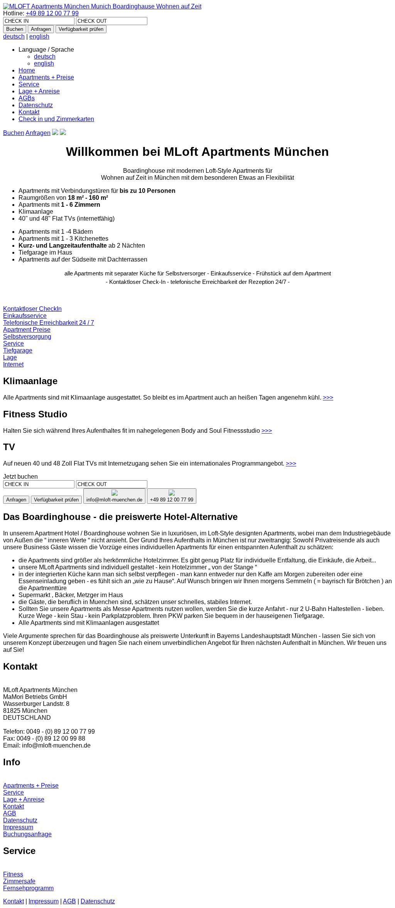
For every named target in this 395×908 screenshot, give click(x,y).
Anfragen (41, 29)
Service (29, 84)
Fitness (13, 874)
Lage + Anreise (39, 91)
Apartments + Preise (46, 77)
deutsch (14, 36)
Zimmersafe (19, 881)
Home (27, 70)
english (39, 36)
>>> (328, 397)
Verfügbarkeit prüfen (81, 29)
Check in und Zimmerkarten (56, 119)
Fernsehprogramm (28, 888)
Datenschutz (36, 105)
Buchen (14, 29)
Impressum (18, 827)
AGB (9, 813)
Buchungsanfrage (27, 834)
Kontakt (29, 112)
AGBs (27, 98)
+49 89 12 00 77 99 (52, 13)
